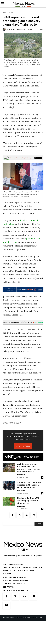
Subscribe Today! (23, 446)
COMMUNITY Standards (14, 584)
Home (5, 12)
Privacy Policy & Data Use (15, 590)
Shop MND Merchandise (14, 577)
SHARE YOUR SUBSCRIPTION (29, 567)
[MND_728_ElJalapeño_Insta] (23, 158)
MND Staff (11, 29)
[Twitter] (19, 515)
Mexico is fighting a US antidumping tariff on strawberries (28, 500)
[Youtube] (6, 605)
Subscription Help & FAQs (15, 580)
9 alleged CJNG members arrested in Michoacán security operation (29, 485)
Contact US (9, 587)
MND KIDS (7, 570)
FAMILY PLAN (9, 567)
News (11, 12)
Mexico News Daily (11, 618)
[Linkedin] (26, 515)
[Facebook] (12, 515)
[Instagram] (33, 515)
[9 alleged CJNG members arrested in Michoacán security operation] (9, 485)
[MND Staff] (5, 29)
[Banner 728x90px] (23, 322)
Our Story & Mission (13, 564)
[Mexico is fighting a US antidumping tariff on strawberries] (9, 501)
